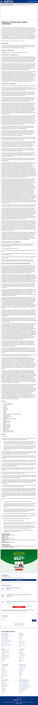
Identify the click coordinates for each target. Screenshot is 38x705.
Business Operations (5, 652)
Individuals (21, 633)
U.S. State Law (22, 664)
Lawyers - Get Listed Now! (19, 623)
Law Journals (21, 657)
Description (7, 40)
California (21, 670)
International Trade (5, 657)
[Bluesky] (21, 700)
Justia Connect (6, 702)
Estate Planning (22, 641)
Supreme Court (4, 670)
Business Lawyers (4, 636)
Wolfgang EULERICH (9, 540)
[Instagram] (18, 700)
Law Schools (21, 649)
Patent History (15, 40)
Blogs (20, 658)
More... (2, 646)
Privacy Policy (30, 702)
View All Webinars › (19, 606)
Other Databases (5, 680)
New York (21, 674)
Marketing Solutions (23, 680)
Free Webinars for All (7, 585)
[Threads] (19, 700)
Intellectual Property (5, 655)
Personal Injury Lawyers (5, 644)
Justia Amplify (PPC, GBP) (23, 687)
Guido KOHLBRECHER (32, 540)
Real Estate (3, 658)
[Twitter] (22, 700)
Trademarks (3, 689)
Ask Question (19, 579)
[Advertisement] (19, 13)
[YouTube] (15, 700)
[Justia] (8, 1)
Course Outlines (22, 655)
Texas (20, 675)
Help (20, 702)
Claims (11, 40)
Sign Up (35, 1)
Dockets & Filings (4, 675)
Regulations (3, 669)
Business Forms (4, 684)
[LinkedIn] (14, 700)
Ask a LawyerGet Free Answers (6, 575)
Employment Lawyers (5, 640)
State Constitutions (22, 666)
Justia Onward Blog (22, 689)
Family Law (21, 643)
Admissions (21, 652)
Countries (3, 691)
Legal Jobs (3, 681)
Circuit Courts (4, 672)
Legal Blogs (3, 683)
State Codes (21, 667)
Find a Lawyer (5, 616)
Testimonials (21, 691)
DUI (19, 640)
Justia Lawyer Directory (23, 683)
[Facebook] (16, 700)
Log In (31, 1)
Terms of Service (24, 702)
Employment (3, 653)
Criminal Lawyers (4, 638)
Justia (20, 697)
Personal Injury (22, 644)
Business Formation (5, 650)
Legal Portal (12, 702)
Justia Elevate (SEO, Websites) (24, 686)
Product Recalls (4, 686)
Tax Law (3, 660)
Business (3, 649)
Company (16, 702)
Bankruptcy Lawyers (5, 635)
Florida (20, 672)
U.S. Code (3, 667)
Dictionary (21, 650)
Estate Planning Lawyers (6, 641)
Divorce (20, 638)
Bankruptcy (21, 635)
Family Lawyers (4, 643)
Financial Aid (21, 653)
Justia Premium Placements (24, 684)
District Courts (4, 674)
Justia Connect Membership (24, 681)
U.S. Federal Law (5, 664)
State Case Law (22, 669)
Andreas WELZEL (22, 540)
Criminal (20, 636)
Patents (2, 687)
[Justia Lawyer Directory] (24, 700)
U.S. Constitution (4, 666)
